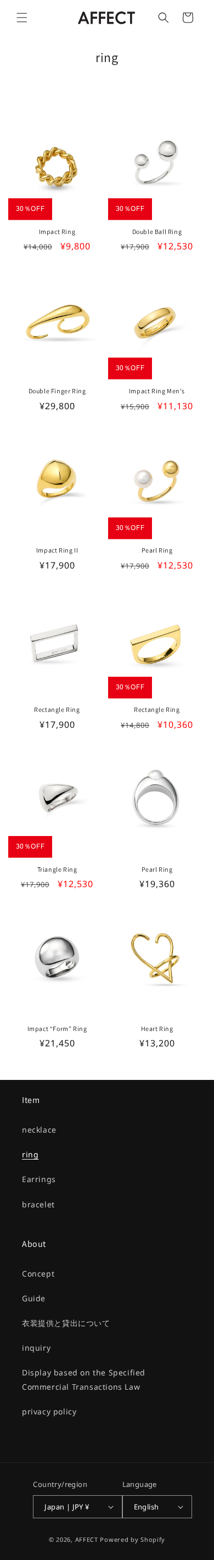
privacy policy (49, 1411)
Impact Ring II (57, 550)
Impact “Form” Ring (57, 1028)
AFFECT (86, 1539)
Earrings (39, 1179)
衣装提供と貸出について (66, 1323)
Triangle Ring (57, 869)
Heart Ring (157, 1028)
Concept (38, 1273)
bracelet (38, 1204)
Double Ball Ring (157, 231)
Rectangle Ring (57, 709)
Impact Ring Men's (157, 391)
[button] (22, 17)
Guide (34, 1298)
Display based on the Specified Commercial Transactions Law (83, 1379)
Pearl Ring (157, 550)
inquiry (36, 1347)
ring (30, 1154)
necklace (39, 1129)
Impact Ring (57, 231)
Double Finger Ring (57, 391)
